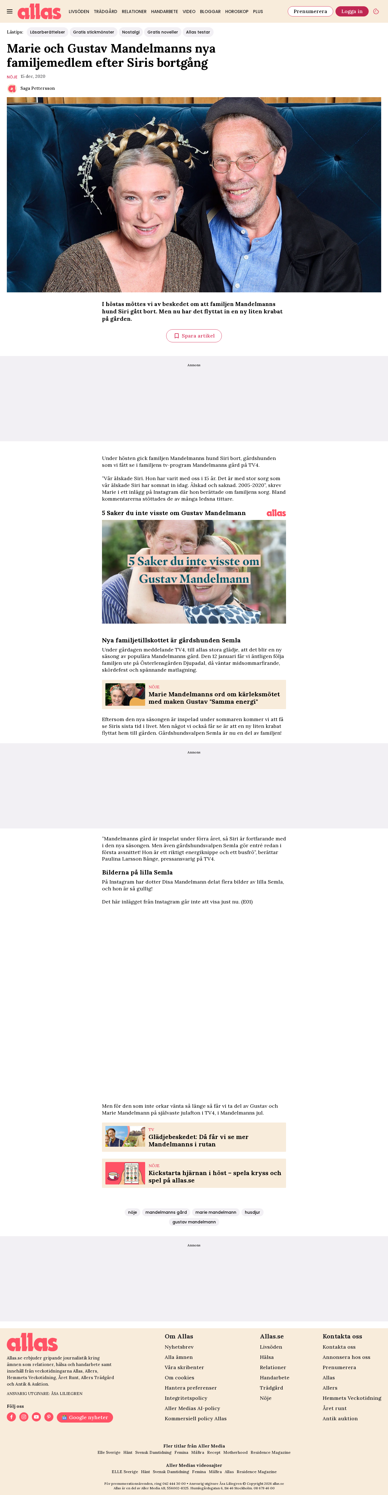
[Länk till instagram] (23, 1417)
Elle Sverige (108, 1452)
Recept (213, 1452)
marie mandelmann (215, 1212)
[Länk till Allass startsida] (39, 11)
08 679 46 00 (264, 1488)
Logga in (352, 11)
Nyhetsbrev (179, 1347)
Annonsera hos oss (346, 1357)
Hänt (127, 1452)
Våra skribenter (184, 1367)
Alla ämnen (179, 1357)
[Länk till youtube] (36, 1417)
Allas (329, 1377)
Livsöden (79, 11)
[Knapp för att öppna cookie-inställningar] (376, 11)
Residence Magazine (271, 1452)
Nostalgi (130, 32)
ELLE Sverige (125, 1471)
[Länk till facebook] (11, 1417)
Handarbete (164, 11)
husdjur (252, 1212)
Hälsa (267, 1357)
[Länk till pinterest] (48, 1417)
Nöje (266, 1398)
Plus (258, 11)
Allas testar (198, 32)
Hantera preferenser (191, 1387)
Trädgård (105, 11)
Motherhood (235, 1452)
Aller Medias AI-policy (192, 1408)
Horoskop (237, 11)
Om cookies (179, 1377)
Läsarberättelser (47, 32)
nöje (12, 77)
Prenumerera (310, 11)
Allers (330, 1387)
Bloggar (210, 11)
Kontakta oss (339, 1347)
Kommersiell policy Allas (196, 1418)
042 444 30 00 (174, 1483)
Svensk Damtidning (153, 1452)
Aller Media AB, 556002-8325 (165, 1488)
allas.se (278, 1483)
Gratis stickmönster (93, 32)
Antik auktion (340, 1418)
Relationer (134, 11)
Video (189, 11)
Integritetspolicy (186, 1398)
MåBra (197, 1452)
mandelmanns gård (166, 1212)
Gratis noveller (162, 32)
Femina (181, 1452)
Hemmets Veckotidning (352, 1398)
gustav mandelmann (194, 1222)
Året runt (335, 1408)
